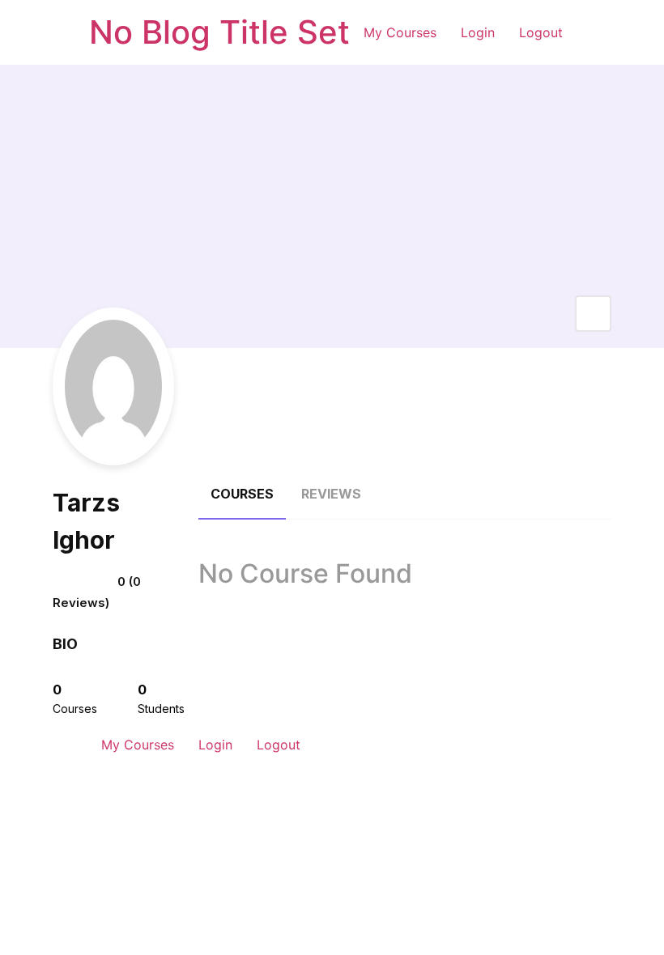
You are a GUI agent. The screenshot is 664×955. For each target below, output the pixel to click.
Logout (541, 32)
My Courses (400, 32)
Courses (242, 494)
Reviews (331, 494)
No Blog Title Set (219, 32)
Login (478, 32)
